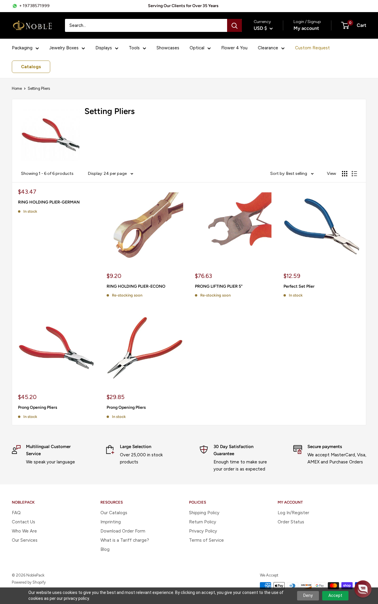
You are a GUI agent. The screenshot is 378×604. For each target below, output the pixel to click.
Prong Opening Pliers (37, 407)
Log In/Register (293, 512)
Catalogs (31, 66)
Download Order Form (122, 531)
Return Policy (202, 522)
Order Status (291, 522)
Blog (105, 549)
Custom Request (312, 48)
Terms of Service (206, 540)
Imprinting (110, 522)
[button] (363, 589)
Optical (197, 48)
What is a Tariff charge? (124, 540)
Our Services (25, 540)
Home (17, 88)
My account (306, 28)
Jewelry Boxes (64, 48)
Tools (134, 48)
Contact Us (23, 522)
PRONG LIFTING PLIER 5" (218, 286)
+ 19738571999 (34, 5)
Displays (103, 48)
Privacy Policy (203, 531)
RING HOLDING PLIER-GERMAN (49, 202)
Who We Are (24, 531)
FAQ (16, 512)
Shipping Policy (204, 512)
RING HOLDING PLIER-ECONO (136, 286)
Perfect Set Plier (299, 286)
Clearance (268, 48)
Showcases (168, 48)
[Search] (234, 25)
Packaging (22, 48)
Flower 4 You (234, 48)
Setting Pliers (39, 88)
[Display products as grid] (344, 173)
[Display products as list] (354, 173)
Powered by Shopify (29, 582)
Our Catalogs (113, 512)
